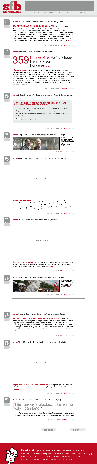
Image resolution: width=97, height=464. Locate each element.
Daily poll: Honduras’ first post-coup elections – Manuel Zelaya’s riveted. (45, 95)
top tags (48, 429)
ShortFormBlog (29, 450)
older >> (77, 429)
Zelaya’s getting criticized (27, 203)
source (70, 40)
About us (39, 459)
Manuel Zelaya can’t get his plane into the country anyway (39, 399)
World (82, 13)
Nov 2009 (7, 95)
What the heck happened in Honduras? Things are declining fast (42, 158)
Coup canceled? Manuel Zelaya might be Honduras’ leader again (42, 134)
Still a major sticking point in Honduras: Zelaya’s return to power (41, 277)
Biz (37, 13)
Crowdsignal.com (34, 119)
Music (50, 13)
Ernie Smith (33, 459)
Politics (65, 13)
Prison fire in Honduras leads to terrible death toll (36, 51)
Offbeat (57, 13)
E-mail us (45, 459)
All (33, 13)
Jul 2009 (7, 220)
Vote (17, 119)
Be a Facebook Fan (79, 16)
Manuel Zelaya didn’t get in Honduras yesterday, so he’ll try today (42, 342)
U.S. (76, 13)
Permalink (71, 45)
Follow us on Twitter (63, 16)
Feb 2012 (7, 22)
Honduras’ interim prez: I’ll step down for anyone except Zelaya (41, 314)
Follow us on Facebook (66, 459)
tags (7, 26)
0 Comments (63, 45)
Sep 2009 (7, 158)
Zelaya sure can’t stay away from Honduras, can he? (37, 219)
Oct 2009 (7, 135)
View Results (26, 119)
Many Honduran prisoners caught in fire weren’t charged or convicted (43, 21)
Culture (43, 13)
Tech (72, 13)
